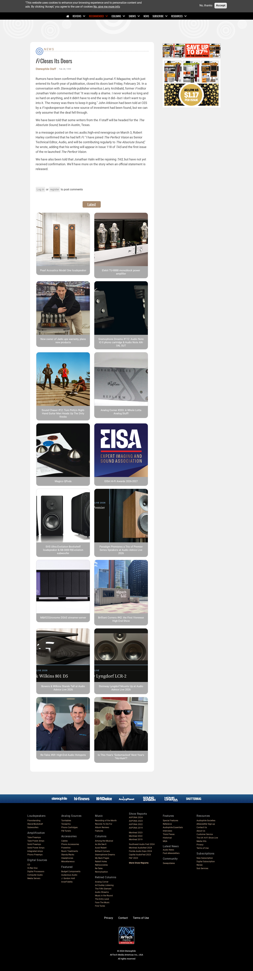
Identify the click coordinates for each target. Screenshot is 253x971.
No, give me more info (106, 6)
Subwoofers (32, 827)
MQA (165, 841)
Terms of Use (203, 848)
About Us (201, 831)
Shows (132, 16)
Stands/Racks (67, 854)
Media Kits (201, 841)
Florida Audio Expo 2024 (140, 851)
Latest (91, 204)
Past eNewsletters (171, 853)
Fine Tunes (100, 906)
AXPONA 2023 (136, 821)
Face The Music (102, 902)
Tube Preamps (34, 837)
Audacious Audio (69, 875)
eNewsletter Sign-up (206, 824)
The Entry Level (102, 899)
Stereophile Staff (46, 69)
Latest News (171, 846)
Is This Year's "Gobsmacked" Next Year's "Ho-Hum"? (121, 756)
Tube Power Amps (35, 841)
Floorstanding (33, 820)
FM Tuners (66, 831)
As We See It (100, 844)
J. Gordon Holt (68, 878)
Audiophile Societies (206, 820)
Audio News (168, 850)
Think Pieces (169, 834)
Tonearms (66, 824)
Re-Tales (99, 868)
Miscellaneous (68, 861)
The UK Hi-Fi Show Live (207, 838)
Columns (116, 16)
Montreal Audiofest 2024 (140, 848)
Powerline (65, 848)
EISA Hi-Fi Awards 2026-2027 (121, 481)
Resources (177, 16)
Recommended (96, 16)
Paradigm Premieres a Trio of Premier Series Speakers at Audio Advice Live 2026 (121, 550)
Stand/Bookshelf (35, 824)
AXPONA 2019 (136, 828)
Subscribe (158, 16)
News (146, 16)
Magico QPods (63, 481)
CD (28, 864)
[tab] (91, 204)
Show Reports (138, 813)
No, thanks (205, 5)
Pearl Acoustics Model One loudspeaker (63, 270)
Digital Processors (35, 871)
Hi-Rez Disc (32, 868)
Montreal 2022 (136, 836)
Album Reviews (102, 827)
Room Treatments (69, 851)
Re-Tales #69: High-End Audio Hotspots (63, 755)
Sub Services (202, 868)
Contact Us (202, 827)
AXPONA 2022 (136, 824)
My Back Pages (102, 858)
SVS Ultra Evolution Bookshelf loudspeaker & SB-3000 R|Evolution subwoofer (63, 550)
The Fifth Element (103, 889)
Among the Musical (104, 841)
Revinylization (101, 872)
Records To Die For (103, 824)
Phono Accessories (70, 844)
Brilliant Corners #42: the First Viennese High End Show (121, 619)
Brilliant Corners (102, 851)
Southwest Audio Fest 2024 (142, 844)
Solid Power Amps (35, 848)
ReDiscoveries (101, 865)
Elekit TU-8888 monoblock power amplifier (121, 272)
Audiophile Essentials (173, 827)
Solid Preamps (34, 844)
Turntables (66, 820)
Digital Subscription (206, 861)
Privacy (200, 844)
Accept (220, 5)
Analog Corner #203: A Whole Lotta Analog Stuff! (121, 412)
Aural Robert (101, 848)
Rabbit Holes (101, 861)
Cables (64, 841)
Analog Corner (101, 882)
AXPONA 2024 (136, 817)
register (54, 189)
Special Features (170, 820)
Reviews (77, 16)
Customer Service (205, 834)
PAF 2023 (133, 858)
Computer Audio (35, 875)
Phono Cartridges (69, 827)
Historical (167, 838)
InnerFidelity (67, 882)
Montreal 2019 (136, 839)
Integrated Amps (35, 851)
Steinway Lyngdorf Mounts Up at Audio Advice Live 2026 (121, 688)
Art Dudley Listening (104, 885)
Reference (167, 824)
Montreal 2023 (136, 832)
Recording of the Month (106, 820)
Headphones (67, 858)
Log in (40, 189)
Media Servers (33, 878)
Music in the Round (104, 895)
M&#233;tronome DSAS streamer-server (63, 617)
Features (99, 831)
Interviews (167, 831)
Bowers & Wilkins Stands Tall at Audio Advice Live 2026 (63, 688)
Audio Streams (102, 892)
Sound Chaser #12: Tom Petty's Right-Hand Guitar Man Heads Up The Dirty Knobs (63, 413)
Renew (200, 865)
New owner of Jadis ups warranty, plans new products (63, 341)
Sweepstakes (169, 863)
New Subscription (205, 858)
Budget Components (70, 871)
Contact (123, 918)
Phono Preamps (35, 854)
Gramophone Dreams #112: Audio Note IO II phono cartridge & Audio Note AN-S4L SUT (121, 342)
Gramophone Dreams (105, 854)
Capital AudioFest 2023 (140, 854)
